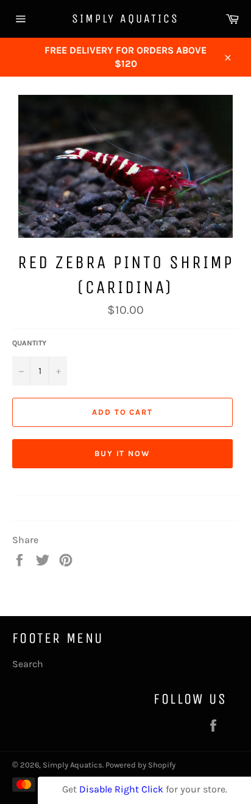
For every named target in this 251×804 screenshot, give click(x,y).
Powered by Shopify (140, 764)
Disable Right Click (121, 789)
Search (27, 664)
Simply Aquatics (125, 19)
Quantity (29, 343)
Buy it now (122, 453)
